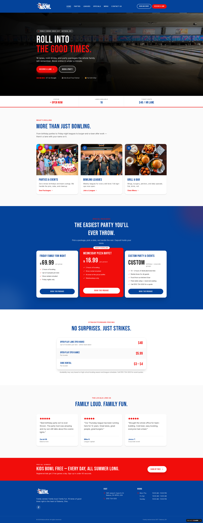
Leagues (86, 6)
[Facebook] (38, 507)
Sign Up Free (155, 469)
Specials (97, 6)
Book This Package (57, 291)
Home (69, 6)
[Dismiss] (200, 520)
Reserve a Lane (159, 6)
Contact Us (116, 6)
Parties (77, 6)
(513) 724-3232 (111, 498)
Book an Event (144, 6)
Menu (106, 6)
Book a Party (67, 69)
